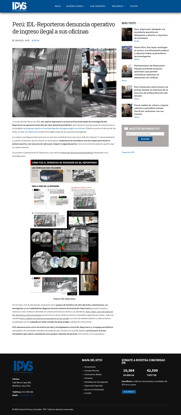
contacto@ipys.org (26, 395)
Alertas (35, 40)
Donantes (89, 378)
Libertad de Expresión (94, 385)
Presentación (90, 367)
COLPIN (88, 393)
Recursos (117, 6)
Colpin (134, 6)
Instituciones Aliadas (93, 374)
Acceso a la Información (94, 389)
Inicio (58, 6)
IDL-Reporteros (31, 132)
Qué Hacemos (97, 6)
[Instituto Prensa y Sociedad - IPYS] (19, 9)
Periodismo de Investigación (96, 382)
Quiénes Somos (74, 6)
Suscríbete (128, 392)
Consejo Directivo (92, 370)
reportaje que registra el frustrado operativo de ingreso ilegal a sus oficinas (54, 128)
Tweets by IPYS (128, 152)
